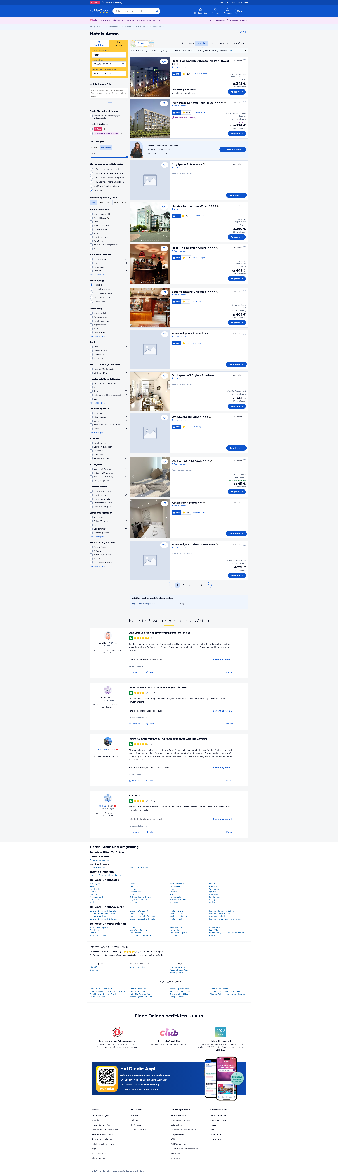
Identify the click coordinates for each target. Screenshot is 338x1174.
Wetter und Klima (137, 967)
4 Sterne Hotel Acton (99, 867)
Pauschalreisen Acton (179, 970)
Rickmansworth (97, 897)
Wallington (214, 889)
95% (124, 203)
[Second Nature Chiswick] (150, 307)
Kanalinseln (214, 927)
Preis (212, 43)
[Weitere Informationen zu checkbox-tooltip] (125, 116)
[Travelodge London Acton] (150, 560)
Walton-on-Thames (178, 899)
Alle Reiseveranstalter (102, 1153)
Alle (93, 203)
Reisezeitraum (98, 60)
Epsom (133, 883)
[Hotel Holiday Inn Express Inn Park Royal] (150, 77)
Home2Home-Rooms (219, 988)
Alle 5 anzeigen (97, 275)
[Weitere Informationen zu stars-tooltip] (125, 164)
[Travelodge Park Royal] (150, 349)
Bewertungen (224, 43)
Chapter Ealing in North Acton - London (227, 994)
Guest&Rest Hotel (137, 991)
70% (101, 203)
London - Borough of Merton (142, 916)
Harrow (133, 889)
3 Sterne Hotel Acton (139, 867)
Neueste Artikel (217, 1139)
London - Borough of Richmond (104, 919)
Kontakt (223, 3)
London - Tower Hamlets (220, 913)
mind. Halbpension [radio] (103, 293)
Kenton (93, 886)
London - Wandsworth (139, 911)
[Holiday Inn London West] (150, 222)
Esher (172, 889)
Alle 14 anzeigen (97, 336)
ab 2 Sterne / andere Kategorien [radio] (109, 182)
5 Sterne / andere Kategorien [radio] (107, 169)
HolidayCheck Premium (103, 1144)
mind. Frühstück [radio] (102, 289)
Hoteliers (135, 1115)
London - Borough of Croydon (103, 913)
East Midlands (176, 930)
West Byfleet (95, 883)
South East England (98, 935)
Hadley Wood (135, 891)
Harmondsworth (177, 883)
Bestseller (201, 43)
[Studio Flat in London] (150, 477)
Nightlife (94, 967)
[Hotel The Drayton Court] (150, 264)
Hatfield (93, 894)
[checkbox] (109, 117)
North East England (178, 932)
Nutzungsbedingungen (181, 1120)
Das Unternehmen (218, 1115)
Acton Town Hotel (184, 502)
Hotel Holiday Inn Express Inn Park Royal (200, 61)
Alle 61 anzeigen (97, 566)
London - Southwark (99, 916)
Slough (212, 883)
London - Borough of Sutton (221, 911)
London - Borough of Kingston (143, 919)
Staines (93, 891)
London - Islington (138, 913)
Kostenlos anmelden (236, 20)
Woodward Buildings (186, 417)
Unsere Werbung (218, 1120)
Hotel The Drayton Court (189, 247)
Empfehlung (240, 43)
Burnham (134, 902)
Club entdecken (217, 20)
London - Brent (176, 911)
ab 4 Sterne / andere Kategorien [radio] (109, 173)
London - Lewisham (178, 916)
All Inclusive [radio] (99, 302)
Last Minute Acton (178, 967)
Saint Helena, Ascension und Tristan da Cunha (226, 934)
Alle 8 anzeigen (97, 432)
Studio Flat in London (187, 460)
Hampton (174, 902)
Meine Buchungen (100, 1115)
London (93, 932)
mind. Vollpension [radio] (102, 297)
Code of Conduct (139, 1130)
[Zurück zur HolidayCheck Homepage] (99, 11)
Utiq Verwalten (177, 1134)
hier (230, 51)
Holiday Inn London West (189, 206)
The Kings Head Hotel (179, 994)
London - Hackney (177, 919)
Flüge (172, 975)
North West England (138, 930)
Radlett (212, 902)
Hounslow (213, 894)
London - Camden (177, 913)
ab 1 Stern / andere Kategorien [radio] (108, 186)
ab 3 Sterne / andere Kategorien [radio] (109, 177)
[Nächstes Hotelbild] (166, 77)
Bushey (173, 894)
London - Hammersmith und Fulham (225, 919)
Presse (213, 1125)
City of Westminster (138, 899)
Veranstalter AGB (179, 1115)
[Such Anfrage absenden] (157, 11)
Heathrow (134, 886)
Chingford (94, 899)
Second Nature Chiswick (189, 291)
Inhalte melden (98, 1158)
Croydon (213, 886)
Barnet (133, 894)
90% (116, 203)
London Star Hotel (138, 988)
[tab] (99, 43)
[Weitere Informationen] (231, 125)
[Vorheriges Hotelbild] (133, 77)
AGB (173, 1139)
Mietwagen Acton (177, 972)
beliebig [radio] (98, 190)
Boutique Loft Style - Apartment (194, 375)
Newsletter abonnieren (102, 1134)
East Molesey (175, 886)
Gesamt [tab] (94, 148)
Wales (132, 927)
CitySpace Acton (183, 164)
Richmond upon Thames (140, 897)
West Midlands (176, 927)
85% (109, 203)
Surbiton (173, 891)
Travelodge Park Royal (187, 333)
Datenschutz (176, 1125)
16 (201, 585)
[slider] (127, 157)
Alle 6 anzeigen (97, 536)
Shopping (94, 970)
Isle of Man (214, 930)
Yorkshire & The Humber (140, 935)
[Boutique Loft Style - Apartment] (150, 391)
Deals (94, 3)
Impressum (176, 1158)
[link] (201, 11)
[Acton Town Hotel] (150, 518)
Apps (94, 1149)
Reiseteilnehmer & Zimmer (104, 69)
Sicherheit (175, 1153)
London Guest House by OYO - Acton (226, 991)
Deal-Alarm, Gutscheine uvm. (105, 1130)
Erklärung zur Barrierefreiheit (184, 1149)
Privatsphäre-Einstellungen (183, 1130)
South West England (99, 927)
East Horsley (95, 889)
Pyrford (212, 891)
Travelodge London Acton (190, 544)
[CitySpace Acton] (150, 180)
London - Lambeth (217, 916)
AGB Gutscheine (178, 1144)
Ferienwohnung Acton (99, 860)
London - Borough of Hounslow (103, 911)
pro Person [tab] (106, 148)
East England (135, 932)
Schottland (94, 930)
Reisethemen (216, 1134)
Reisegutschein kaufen (102, 1139)
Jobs (212, 1130)
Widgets (135, 1120)
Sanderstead (214, 897)
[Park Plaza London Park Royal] (150, 118)
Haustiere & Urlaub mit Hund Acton (105, 875)
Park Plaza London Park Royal (192, 102)
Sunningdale (175, 897)
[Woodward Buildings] (150, 433)
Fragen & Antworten (101, 1125)
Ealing (212, 899)
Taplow (93, 902)
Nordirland (174, 935)
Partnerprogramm (139, 1125)
